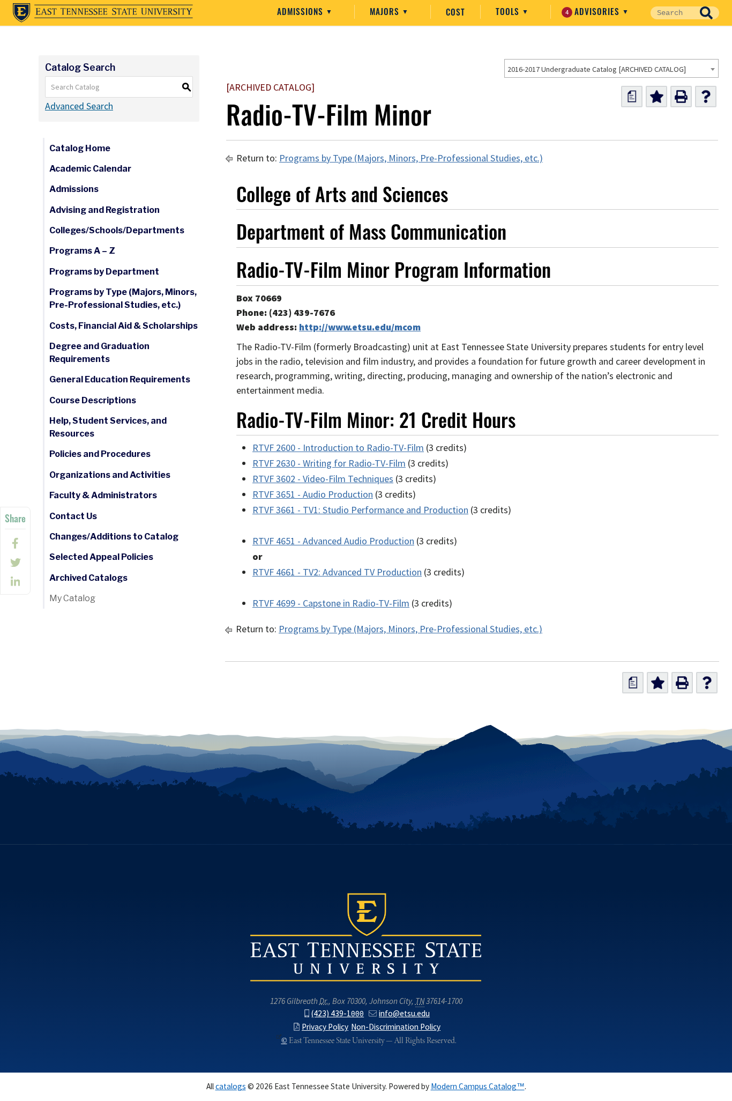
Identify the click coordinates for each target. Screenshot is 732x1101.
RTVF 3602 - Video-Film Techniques (322, 478)
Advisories (594, 11)
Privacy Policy (325, 1026)
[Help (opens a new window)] (705, 96)
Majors (386, 11)
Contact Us (73, 516)
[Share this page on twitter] (15, 562)
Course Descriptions (92, 400)
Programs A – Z (82, 251)
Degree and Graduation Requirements (99, 352)
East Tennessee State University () (103, 13)
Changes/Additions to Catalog (113, 536)
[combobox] (611, 68)
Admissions (301, 11)
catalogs (230, 1086)
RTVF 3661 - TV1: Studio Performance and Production (360, 510)
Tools (509, 11)
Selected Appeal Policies (101, 557)
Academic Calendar (90, 169)
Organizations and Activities (109, 475)
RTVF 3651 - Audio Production (312, 494)
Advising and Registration (104, 210)
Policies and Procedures (100, 454)
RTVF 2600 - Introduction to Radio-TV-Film (338, 447)
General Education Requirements (119, 379)
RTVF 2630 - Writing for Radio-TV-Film (329, 463)
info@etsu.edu (404, 1013)
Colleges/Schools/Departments (116, 230)
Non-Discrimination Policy (395, 1026)
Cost (455, 12)
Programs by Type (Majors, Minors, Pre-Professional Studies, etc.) (123, 298)
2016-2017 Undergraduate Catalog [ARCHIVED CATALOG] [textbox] (596, 69)
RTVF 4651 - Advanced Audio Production (333, 541)
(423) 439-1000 (337, 1013)
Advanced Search (79, 106)
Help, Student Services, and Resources (108, 427)
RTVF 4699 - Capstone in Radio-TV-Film (330, 603)
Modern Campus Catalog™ (478, 1086)
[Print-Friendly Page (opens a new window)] (681, 96)
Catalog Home (79, 148)
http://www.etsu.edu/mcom (360, 327)
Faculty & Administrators (103, 495)
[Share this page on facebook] (15, 543)
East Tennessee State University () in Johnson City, (366, 936)
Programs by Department (104, 272)
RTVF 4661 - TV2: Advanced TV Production (337, 572)
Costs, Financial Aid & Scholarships (123, 326)
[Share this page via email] (15, 582)
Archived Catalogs (88, 578)
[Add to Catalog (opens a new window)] (656, 96)
